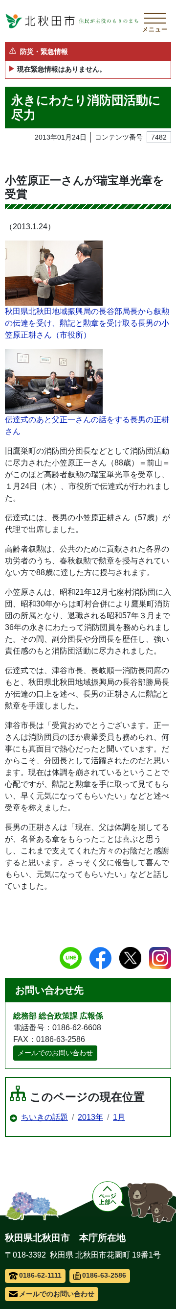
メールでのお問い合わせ (55, 1053)
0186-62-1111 (40, 1275)
